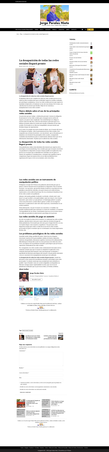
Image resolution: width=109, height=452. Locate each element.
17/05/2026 (54, 416)
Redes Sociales (25, 330)
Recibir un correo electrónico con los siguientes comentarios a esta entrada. (38, 387)
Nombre (21, 368)
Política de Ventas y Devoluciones (75, 447)
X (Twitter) (37, 447)
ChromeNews (61, 450)
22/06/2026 (29, 415)
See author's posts (36, 279)
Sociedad (31, 330)
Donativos (61, 29)
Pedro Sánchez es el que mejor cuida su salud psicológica (57, 403)
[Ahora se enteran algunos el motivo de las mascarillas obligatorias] (21, 413)
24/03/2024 (32, 66)
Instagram (26, 447)
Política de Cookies (53, 447)
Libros (67, 29)
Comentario (22, 350)
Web (20, 377)
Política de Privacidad (62, 447)
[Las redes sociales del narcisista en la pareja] (41, 291)
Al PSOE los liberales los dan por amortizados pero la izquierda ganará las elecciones (58, 412)
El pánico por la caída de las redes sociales (45, 138)
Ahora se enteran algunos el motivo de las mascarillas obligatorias (33, 412)
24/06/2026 (54, 405)
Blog (41, 29)
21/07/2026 (29, 406)
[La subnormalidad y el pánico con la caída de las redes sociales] (56, 291)
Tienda (36, 29)
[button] (85, 29)
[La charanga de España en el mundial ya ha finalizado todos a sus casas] (21, 403)
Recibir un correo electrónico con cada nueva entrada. (33, 389)
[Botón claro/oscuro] (83, 29)
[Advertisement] (41, 46)
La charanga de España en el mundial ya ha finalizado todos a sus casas (33, 402)
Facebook (31, 447)
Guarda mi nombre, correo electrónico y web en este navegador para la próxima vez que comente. (41, 383)
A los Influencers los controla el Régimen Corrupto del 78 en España (25, 296)
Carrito (46, 447)
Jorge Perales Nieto (54, 23)
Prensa (54, 29)
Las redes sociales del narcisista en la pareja (40, 296)
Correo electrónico (24, 373)
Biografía (47, 29)
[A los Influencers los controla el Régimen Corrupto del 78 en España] (26, 291)
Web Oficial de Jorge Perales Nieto (24, 29)
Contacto (73, 29)
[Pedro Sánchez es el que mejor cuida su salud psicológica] (46, 403)
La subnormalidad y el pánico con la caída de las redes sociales (55, 296)
